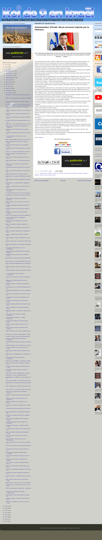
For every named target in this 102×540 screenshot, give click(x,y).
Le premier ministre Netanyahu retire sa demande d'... (18, 342)
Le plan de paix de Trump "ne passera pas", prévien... (16, 459)
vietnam (42, 175)
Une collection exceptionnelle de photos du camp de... (17, 294)
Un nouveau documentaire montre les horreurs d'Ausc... (17, 415)
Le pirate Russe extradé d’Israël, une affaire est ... (18, 409)
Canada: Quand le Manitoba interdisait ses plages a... (16, 328)
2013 (6, 519)
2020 (6, 69)
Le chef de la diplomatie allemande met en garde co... (18, 405)
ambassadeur (43, 173)
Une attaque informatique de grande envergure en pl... (17, 117)
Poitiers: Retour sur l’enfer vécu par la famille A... (17, 167)
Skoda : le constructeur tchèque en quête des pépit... (17, 234)
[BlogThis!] (57, 171)
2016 (6, 512)
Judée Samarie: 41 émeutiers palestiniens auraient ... (15, 199)
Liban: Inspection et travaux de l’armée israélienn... (15, 314)
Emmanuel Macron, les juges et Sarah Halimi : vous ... (17, 498)
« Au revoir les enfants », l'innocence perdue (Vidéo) (16, 426)
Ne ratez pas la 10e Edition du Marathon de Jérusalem (16, 164)
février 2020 (9, 90)
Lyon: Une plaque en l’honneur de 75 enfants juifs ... (16, 107)
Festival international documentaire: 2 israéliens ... (18, 488)
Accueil (80, 20)
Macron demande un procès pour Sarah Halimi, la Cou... (17, 367)
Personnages (59, 20)
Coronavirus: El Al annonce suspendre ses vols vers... (17, 114)
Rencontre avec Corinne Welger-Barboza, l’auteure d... (16, 453)
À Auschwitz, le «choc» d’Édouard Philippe (16, 375)
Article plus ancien (84, 180)
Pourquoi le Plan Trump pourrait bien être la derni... (17, 130)
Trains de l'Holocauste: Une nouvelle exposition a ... (18, 277)
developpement (73, 173)
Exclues (5, 20)
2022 (6, 65)
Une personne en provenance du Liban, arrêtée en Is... (18, 291)
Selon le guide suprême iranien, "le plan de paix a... (18, 139)
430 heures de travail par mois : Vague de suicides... (16, 370)
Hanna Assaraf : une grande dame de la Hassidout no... (15, 439)
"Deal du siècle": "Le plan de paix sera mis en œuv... (18, 389)
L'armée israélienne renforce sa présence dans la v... (17, 304)
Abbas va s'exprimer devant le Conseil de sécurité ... (18, 98)
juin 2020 (8, 84)
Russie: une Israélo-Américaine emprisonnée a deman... (17, 432)
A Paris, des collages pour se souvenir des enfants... (16, 392)
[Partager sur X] (59, 171)
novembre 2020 (10, 73)
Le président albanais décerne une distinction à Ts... (17, 473)
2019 (6, 506)
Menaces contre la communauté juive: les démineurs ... (16, 399)
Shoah (42, 20)
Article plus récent (42, 180)
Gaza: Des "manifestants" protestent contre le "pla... (17, 363)
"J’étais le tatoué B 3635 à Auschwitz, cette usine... (16, 324)
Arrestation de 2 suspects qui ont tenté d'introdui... (18, 482)
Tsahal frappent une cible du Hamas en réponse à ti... (17, 442)
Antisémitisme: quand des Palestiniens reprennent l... (18, 258)
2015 (6, 514)
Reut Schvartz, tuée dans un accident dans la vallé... (17, 102)
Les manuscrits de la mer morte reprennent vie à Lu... (18, 287)
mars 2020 (9, 88)
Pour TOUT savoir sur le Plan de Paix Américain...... (18, 215)
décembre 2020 (10, 71)
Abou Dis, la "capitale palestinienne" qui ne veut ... (18, 151)
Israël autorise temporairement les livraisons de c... (18, 264)
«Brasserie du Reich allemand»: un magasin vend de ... (18, 311)
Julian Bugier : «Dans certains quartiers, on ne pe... (17, 351)
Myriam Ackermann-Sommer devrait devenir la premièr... (17, 251)
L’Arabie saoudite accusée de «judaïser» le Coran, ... (18, 270)
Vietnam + (41, 137)
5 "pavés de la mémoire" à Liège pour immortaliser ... (14, 492)
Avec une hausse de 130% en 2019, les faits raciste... (16, 436)
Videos (73, 20)
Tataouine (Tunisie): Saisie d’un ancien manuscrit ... (18, 336)
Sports (67, 20)
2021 (6, 67)
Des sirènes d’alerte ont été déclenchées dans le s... (17, 95)
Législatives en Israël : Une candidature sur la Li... (17, 161)
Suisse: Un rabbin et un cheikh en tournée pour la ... (18, 331)
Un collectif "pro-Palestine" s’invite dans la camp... (16, 301)
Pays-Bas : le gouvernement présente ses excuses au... (18, 469)
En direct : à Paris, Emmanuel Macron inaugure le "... (17, 395)
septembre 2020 (10, 77)
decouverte (66, 173)
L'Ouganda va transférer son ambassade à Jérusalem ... (16, 126)
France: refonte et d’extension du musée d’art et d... (17, 228)
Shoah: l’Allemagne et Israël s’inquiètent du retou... (16, 224)
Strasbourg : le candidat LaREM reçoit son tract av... (18, 176)
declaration (60, 173)
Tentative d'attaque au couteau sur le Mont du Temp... (17, 209)
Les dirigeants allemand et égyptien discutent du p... (17, 195)
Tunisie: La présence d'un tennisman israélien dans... (17, 308)
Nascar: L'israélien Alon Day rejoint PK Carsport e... (15, 339)
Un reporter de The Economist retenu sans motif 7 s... (17, 148)
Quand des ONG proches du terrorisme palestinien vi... (15, 218)
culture (54, 173)
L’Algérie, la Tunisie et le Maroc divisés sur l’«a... (18, 105)
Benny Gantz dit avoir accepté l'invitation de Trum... (16, 480)
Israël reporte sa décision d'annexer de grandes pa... (17, 180)
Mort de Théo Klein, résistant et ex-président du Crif (17, 231)
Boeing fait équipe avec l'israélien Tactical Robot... (16, 402)
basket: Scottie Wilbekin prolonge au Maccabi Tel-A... (17, 157)
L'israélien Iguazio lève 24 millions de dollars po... (18, 345)
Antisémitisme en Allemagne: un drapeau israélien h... (18, 383)
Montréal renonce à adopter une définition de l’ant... (17, 284)
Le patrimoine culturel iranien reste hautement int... (17, 495)
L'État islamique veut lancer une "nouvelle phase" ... (18, 386)
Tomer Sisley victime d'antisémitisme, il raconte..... (17, 373)
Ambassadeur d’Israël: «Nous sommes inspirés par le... (18, 245)
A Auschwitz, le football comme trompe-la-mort (17, 334)
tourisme (37, 175)
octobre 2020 (9, 75)
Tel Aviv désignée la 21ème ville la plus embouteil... (15, 136)
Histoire (36, 20)
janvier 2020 (9, 93)
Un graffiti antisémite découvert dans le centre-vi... (18, 133)
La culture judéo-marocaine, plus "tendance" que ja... (18, 429)
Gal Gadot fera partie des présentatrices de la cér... (17, 121)
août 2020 (9, 79)
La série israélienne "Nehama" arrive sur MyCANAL (16, 422)
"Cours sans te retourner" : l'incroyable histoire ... (18, 360)
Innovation (50, 20)
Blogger (77, 528)
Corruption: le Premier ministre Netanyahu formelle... (16, 280)
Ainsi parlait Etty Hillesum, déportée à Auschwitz (18, 261)
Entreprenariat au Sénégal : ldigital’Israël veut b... (18, 377)
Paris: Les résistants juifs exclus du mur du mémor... (16, 142)
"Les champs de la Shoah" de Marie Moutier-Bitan (17, 463)
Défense (19, 20)
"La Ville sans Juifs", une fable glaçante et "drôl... (16, 348)
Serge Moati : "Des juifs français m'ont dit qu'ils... (18, 123)
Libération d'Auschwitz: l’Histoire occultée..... (16, 174)
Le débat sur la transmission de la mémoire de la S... (18, 354)
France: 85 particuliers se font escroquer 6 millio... (16, 145)
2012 (6, 521)
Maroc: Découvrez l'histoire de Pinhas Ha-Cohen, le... (18, 267)
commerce (49, 173)
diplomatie (80, 173)
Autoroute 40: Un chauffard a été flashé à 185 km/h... (17, 485)
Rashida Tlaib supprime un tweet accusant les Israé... (17, 502)
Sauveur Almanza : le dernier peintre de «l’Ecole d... (18, 476)
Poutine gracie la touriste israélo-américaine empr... (17, 183)
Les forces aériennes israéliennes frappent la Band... (17, 205)
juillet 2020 (9, 82)
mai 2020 (8, 86)
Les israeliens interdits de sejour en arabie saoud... (16, 321)
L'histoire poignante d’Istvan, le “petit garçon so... (18, 193)
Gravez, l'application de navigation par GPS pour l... (18, 241)
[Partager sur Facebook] (60, 171)
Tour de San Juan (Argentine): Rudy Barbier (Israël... (16, 419)
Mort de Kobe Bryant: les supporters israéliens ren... (17, 412)
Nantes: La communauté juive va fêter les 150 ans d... (17, 186)
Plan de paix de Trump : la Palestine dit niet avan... (18, 380)
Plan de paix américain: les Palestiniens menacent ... (18, 446)
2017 (6, 510)
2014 (6, 517)
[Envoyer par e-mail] (56, 171)
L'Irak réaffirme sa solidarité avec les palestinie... (15, 190)
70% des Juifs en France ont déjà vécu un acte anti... (17, 456)
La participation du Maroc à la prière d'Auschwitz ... (15, 318)
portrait (86, 173)
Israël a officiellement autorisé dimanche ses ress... (17, 466)
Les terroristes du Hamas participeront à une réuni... (17, 297)
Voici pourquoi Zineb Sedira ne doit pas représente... (15, 248)
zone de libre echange (49, 175)
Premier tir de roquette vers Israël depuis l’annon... (16, 212)
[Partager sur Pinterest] (62, 171)
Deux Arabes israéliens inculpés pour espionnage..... (14, 358)
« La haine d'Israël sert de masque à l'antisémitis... (15, 274)
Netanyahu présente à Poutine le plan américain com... (18, 111)
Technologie (27, 20)
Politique (12, 20)
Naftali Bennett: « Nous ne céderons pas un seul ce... (17, 238)
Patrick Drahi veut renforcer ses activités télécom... (16, 221)
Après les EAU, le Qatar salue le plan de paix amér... (17, 202)
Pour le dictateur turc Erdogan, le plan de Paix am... (17, 171)
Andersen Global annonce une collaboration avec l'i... (16, 255)
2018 (6, 508)
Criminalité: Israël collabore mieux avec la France (16, 154)
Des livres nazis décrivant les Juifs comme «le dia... (17, 449)
